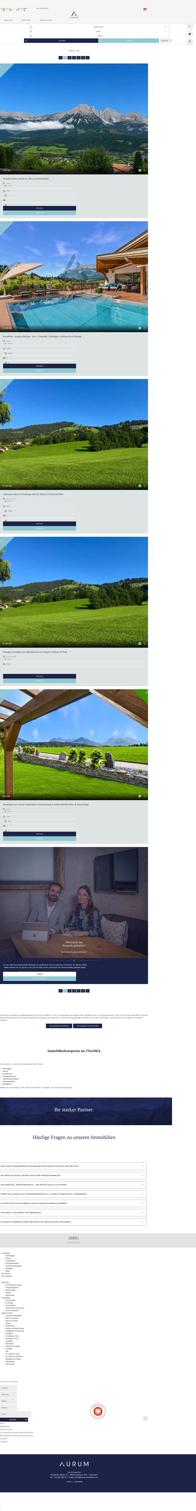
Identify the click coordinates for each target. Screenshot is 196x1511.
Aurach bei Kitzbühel (13, 1316)
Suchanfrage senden (59, 1026)
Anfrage (40, 213)
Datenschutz (6, 1429)
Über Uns (8, 20)
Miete (8, 1271)
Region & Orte (46, 20)
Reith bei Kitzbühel (13, 1346)
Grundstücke (7, 1074)
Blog (2, 1423)
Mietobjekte (7, 1084)
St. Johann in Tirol (12, 1354)
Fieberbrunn (10, 1326)
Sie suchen (22, 8)
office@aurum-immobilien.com (86, 1477)
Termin (39, 974)
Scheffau (9, 1349)
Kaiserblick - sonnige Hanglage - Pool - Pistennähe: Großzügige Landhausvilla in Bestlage (42, 336)
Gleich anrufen (39, 979)
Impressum (5, 1426)
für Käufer (9, 1303)
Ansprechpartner (12, 1288)
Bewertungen (11, 1290)
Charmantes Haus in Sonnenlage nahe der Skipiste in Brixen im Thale (33, 494)
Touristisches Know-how (15, 1308)
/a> (1, 959)
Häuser (5, 1071)
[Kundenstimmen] (189, 41)
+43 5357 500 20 (60, 1477)
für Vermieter (11, 1305)
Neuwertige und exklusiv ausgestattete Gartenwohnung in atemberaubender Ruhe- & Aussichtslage (46, 804)
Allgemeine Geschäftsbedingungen (16, 1433)
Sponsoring (10, 1295)
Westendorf (10, 1362)
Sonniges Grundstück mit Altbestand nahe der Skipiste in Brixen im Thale (35, 652)
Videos (8, 1293)
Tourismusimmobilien (11, 1079)
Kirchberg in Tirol (12, 1336)
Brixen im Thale (12, 1321)
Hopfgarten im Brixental (15, 1331)
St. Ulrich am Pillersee (14, 1356)
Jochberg (9, 1333)
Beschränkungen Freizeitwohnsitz (16, 1436)
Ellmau (8, 1323)
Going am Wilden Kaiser (15, 1328)
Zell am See (10, 1364)
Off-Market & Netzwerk (87, 1026)
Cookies (3, 1442)
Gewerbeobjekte (9, 1081)
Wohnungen (7, 1069)
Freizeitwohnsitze (9, 1076)
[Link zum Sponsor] (74, 1240)
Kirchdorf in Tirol (12, 1339)
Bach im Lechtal (12, 1318)
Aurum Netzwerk (12, 1310)
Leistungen (26, 20)
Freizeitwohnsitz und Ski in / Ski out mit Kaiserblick (26, 178)
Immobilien (4, 8)
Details (39, 208)
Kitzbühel (9, 1341)
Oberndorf (9, 1344)
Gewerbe (9, 1268)
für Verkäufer (11, 1300)
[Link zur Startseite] (74, 1466)
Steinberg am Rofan (13, 1359)
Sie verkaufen (42, 8)
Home (69, 1482)
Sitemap (3, 1439)
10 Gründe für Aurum (14, 1285)
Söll (7, 1351)
